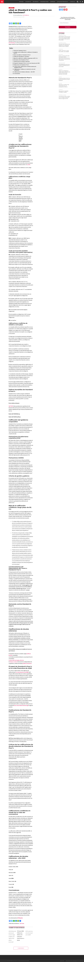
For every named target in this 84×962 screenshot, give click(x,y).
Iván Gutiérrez (26, 15)
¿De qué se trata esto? (62, 1)
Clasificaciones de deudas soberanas (22, 61)
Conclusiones (17, 73)
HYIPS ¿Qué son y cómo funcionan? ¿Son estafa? (29, 933)
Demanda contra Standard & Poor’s (21, 59)
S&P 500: (11, 406)
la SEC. (29, 164)
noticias (22, 923)
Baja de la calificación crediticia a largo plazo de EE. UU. (26, 58)
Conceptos (28, 1)
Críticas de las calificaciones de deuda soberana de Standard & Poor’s (25, 67)
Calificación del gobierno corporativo (21, 56)
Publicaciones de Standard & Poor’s (21, 64)
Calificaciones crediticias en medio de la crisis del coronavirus (24, 70)
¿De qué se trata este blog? (71, 960)
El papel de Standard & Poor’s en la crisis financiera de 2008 (26, 63)
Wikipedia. (20, 918)
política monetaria (27, 663)
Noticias (21, 1)
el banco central (13, 661)
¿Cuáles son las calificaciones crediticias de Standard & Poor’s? (26, 53)
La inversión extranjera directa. (16, 660)
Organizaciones (44, 1)
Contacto (72, 1)
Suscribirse (67, 27)
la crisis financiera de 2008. (22, 672)
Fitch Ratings (12, 42)
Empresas (52, 1)
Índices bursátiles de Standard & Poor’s (22, 54)
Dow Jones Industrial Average (21, 705)
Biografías (35, 1)
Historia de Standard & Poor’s (20, 50)
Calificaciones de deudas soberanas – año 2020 (24, 71)
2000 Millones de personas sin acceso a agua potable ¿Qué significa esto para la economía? (12, 937)
